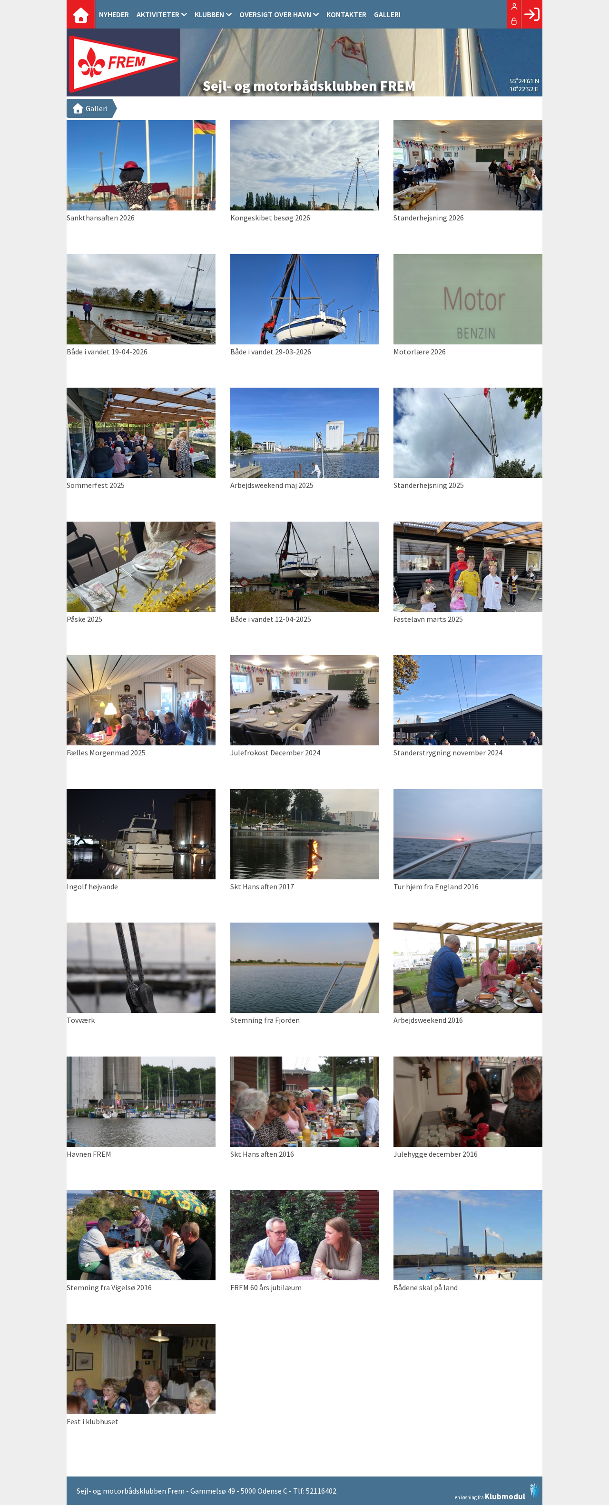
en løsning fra (490, 1495)
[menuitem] (81, 14)
